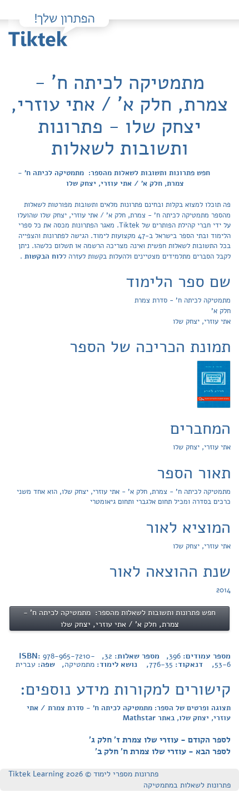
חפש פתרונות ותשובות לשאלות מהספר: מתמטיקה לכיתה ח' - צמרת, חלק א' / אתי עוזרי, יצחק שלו (114, 178)
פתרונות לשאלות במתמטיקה (187, 785)
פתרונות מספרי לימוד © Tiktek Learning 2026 (83, 774)
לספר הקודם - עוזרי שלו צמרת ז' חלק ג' (160, 739)
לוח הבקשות (42, 256)
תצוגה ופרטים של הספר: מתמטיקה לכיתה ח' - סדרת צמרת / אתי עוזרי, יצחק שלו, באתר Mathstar (129, 713)
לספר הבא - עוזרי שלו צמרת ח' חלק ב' (163, 751)
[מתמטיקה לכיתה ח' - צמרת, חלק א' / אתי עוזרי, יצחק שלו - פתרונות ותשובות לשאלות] (214, 384)
